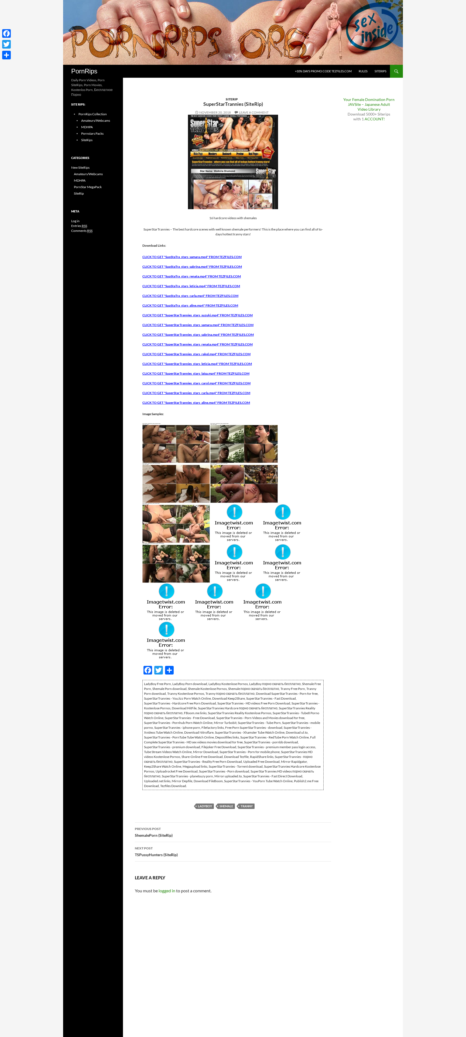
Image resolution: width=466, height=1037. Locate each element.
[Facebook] (6, 33)
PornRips (84, 71)
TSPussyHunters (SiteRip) (156, 851)
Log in (75, 221)
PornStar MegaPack (88, 187)
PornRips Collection (92, 114)
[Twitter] (6, 44)
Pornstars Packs (92, 133)
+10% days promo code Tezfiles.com (323, 71)
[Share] (6, 55)
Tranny (247, 806)
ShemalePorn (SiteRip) (154, 832)
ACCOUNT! (375, 119)
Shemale (226, 806)
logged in (167, 890)
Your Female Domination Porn (369, 99)
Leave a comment (254, 112)
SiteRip (232, 99)
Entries (79, 226)
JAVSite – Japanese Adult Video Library (369, 106)
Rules (363, 71)
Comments (81, 231)
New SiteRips (80, 167)
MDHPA (87, 127)
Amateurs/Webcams (95, 120)
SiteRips (380, 71)
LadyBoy (205, 806)
